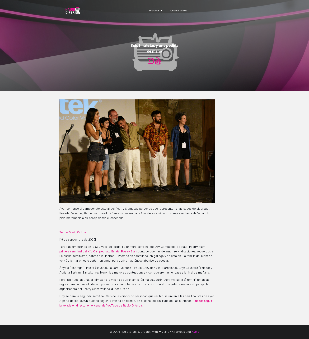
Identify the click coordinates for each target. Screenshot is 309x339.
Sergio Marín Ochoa (72, 232)
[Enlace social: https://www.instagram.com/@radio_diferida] (150, 61)
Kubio (195, 331)
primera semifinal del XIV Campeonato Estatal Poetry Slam (98, 251)
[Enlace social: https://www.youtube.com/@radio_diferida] (158, 61)
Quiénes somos (178, 10)
